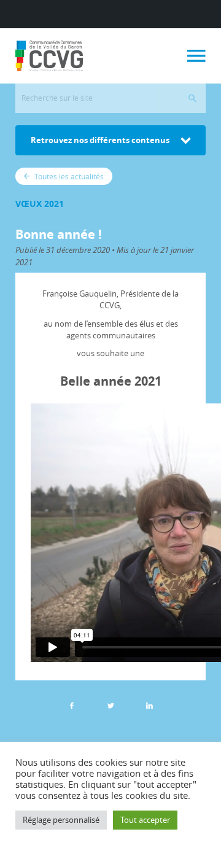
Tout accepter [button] (145, 819)
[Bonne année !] (149, 705)
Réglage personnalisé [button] (61, 819)
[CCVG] (49, 56)
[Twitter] (110, 705)
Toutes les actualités (68, 176)
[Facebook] (72, 705)
